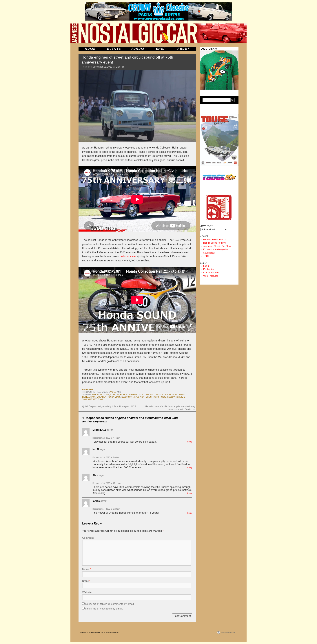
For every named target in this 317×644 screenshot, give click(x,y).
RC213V (170, 397)
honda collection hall (142, 394)
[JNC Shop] (161, 49)
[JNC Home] (90, 49)
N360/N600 (126, 397)
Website (87, 592)
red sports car (128, 256)
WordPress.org (210, 276)
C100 (107, 394)
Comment (88, 537)
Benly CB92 (97, 394)
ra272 (156, 397)
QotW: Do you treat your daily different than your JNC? (107, 406)
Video (113, 392)
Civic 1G (114, 394)
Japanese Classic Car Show (217, 246)
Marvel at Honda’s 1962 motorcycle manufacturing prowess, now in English (170, 407)
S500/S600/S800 (89, 399)
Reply (189, 442)
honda (123, 394)
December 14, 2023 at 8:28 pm (106, 509)
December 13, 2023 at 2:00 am (106, 457)
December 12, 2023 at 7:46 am (106, 438)
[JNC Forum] (138, 49)
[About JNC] (184, 49)
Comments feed (211, 272)
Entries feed (209, 269)
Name (86, 569)
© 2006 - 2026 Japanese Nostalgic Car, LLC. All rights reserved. (99, 632)
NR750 (136, 397)
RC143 (163, 397)
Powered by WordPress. (228, 632)
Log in (206, 266)
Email (86, 580)
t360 (100, 399)
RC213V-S (180, 397)
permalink (88, 389)
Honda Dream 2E (165, 394)
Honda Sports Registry (214, 243)
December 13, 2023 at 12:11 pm (106, 483)
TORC (206, 256)
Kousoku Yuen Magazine (215, 249)
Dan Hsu (120, 67)
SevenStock (209, 253)
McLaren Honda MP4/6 (108, 397)
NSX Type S (146, 397)
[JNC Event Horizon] (113, 49)
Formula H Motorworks (214, 239)
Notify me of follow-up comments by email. (109, 603)
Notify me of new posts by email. (104, 608)
